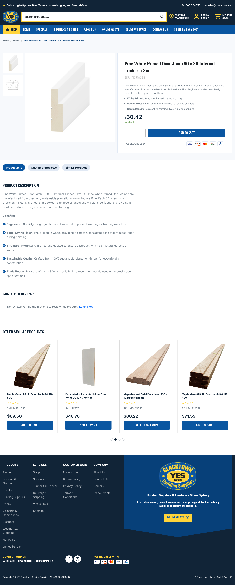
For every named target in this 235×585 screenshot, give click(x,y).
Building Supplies (14, 497)
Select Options (88, 425)
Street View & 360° (186, 29)
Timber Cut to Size (45, 486)
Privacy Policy (72, 486)
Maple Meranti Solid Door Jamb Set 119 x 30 (146, 396)
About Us (90, 29)
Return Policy (71, 479)
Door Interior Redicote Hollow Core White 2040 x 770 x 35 (27, 396)
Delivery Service (136, 29)
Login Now (86, 306)
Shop (36, 472)
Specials (41, 29)
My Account (71, 472)
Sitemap (38, 510)
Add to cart (187, 132)
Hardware (9, 539)
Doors (16, 40)
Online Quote (110, 29)
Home (26, 29)
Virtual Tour (40, 504)
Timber (7, 472)
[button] (11, 30)
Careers (98, 486)
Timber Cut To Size (66, 29)
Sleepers (8, 521)
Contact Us (160, 29)
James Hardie (12, 546)
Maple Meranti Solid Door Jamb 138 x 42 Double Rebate (87, 396)
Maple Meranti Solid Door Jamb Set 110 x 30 (205, 396)
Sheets (7, 490)
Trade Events (101, 493)
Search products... (36, 16)
